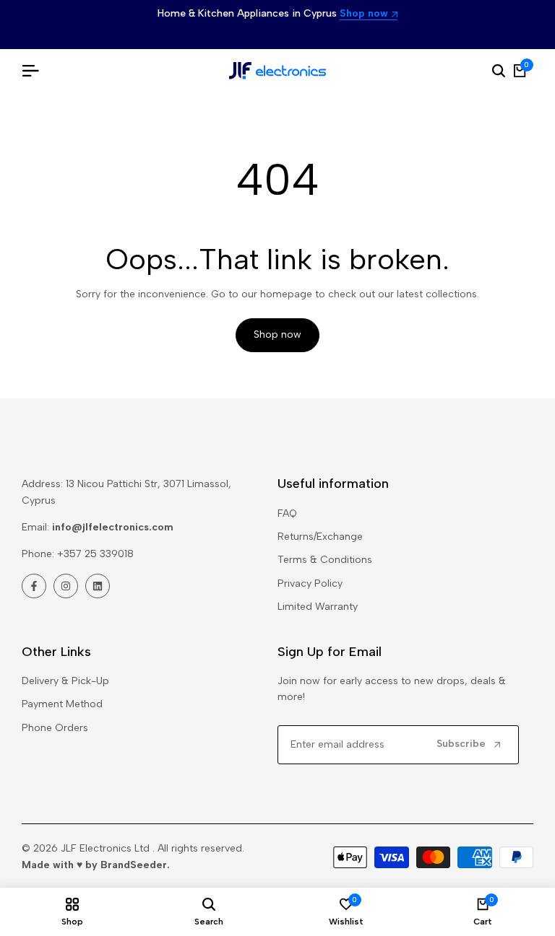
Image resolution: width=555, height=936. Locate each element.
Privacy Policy (310, 583)
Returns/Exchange (320, 536)
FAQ (287, 513)
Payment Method (62, 704)
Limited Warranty (318, 606)
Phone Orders (55, 728)
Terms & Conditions (325, 560)
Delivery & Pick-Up (65, 681)
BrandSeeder (133, 865)
